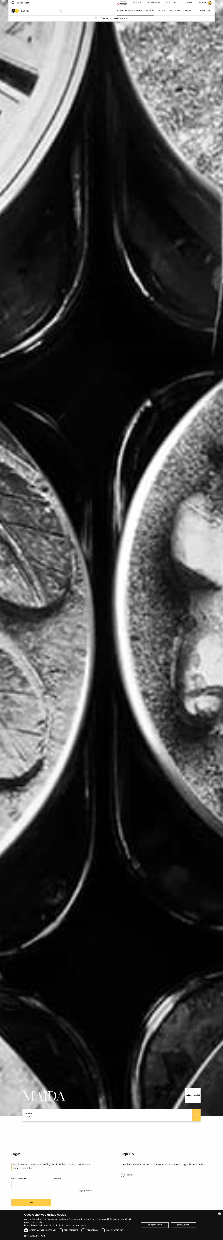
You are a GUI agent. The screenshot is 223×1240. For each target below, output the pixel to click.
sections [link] (175, 10)
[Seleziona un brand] (61, 11)
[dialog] (111, 1225)
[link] (203, 3)
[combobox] (219, 1213)
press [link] (188, 10)
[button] (80, 1236)
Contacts (171, 3)
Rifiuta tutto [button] (183, 1225)
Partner (137, 3)
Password (58, 1178)
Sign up (130, 1175)
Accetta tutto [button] (155, 1225)
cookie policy (37, 1222)
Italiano (188, 2)
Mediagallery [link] (203, 10)
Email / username (18, 1178)
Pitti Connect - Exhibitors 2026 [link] (135, 10)
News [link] (162, 10)
